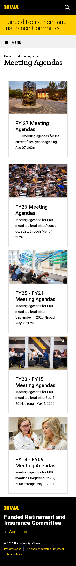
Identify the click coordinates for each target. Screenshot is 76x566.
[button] (67, 7)
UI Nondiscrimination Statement (45, 548)
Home (8, 56)
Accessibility (14, 554)
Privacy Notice (12, 548)
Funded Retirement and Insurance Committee (35, 25)
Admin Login (20, 531)
